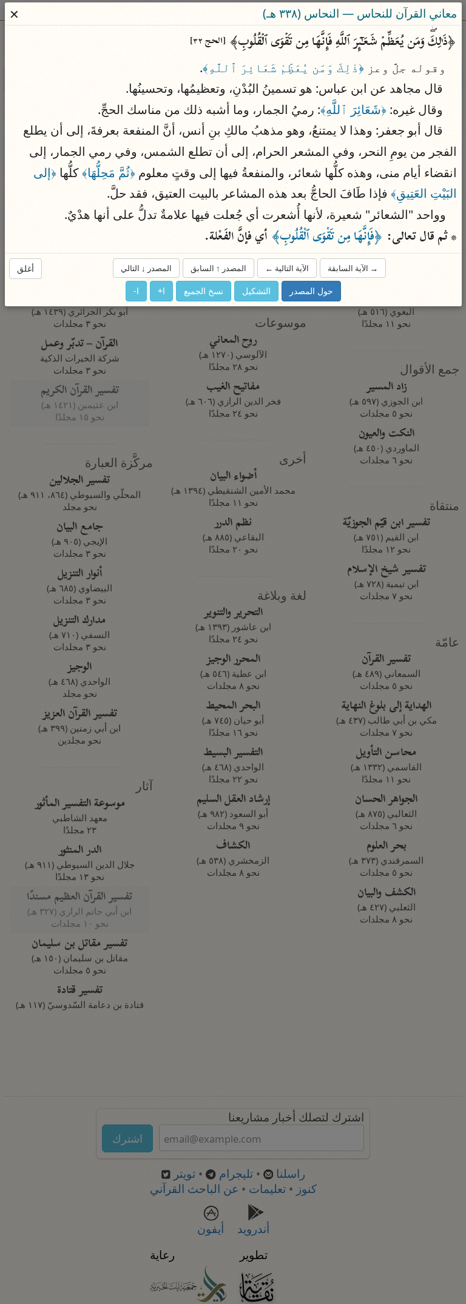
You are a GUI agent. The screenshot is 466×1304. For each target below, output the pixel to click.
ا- (136, 291)
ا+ (161, 291)
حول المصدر (311, 291)
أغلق (25, 268)
